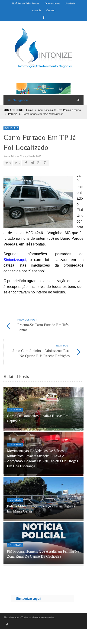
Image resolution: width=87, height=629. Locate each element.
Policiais (12, 114)
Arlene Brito (9, 156)
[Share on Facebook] (26, 163)
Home (29, 110)
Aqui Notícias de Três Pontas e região (59, 110)
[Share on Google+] (38, 163)
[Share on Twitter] (32, 163)
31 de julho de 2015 (31, 156)
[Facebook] (43, 17)
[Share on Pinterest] (45, 163)
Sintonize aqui (28, 599)
